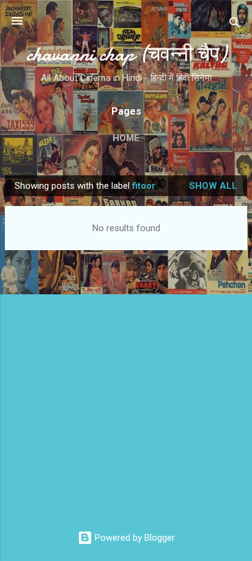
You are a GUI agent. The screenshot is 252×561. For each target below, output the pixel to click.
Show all (213, 185)
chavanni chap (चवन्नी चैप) (126, 54)
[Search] (235, 25)
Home (126, 137)
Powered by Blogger (133, 537)
